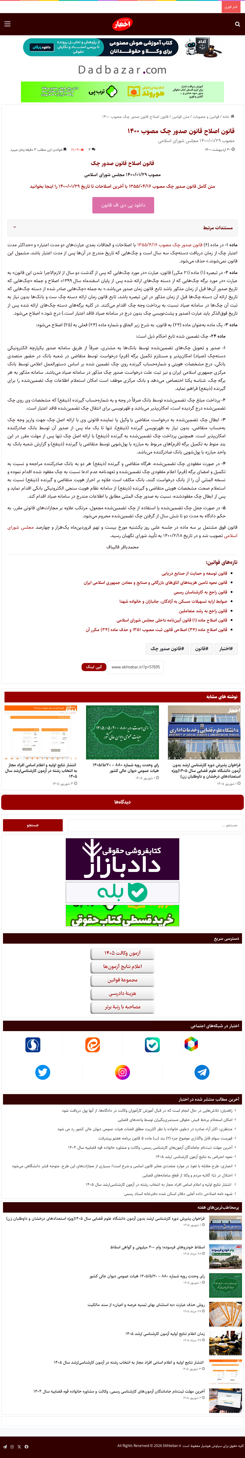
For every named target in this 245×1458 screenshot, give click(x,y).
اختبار (224, 649)
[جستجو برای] (238, 26)
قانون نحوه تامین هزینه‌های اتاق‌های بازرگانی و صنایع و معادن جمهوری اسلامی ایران (155, 582)
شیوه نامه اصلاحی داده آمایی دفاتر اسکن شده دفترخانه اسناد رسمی (178, 1194)
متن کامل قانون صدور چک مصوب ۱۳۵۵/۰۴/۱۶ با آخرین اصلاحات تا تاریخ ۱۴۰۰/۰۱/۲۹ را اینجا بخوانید (122, 186)
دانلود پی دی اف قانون (123, 205)
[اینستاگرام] (12, 1447)
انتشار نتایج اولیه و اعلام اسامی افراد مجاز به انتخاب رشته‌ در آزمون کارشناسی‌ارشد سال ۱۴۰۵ (41, 771)
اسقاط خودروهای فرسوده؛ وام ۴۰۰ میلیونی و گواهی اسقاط (157, 1247)
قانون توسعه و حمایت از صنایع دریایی (194, 573)
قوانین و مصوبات (206, 116)
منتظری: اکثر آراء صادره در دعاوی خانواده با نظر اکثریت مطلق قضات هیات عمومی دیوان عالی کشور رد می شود (144, 1129)
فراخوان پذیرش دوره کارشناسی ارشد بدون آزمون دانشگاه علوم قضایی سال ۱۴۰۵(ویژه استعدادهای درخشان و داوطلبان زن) (206, 771)
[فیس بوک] (26, 1447)
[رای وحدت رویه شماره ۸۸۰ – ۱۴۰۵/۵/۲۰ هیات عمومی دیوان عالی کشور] (122, 732)
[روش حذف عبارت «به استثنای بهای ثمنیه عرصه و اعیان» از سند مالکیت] (225, 1314)
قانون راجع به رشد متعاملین (203, 611)
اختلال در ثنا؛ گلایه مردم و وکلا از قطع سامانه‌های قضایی (187, 1175)
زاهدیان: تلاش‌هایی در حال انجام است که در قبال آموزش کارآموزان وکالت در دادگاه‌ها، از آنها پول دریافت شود (147, 1110)
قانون (200, 649)
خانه (227, 116)
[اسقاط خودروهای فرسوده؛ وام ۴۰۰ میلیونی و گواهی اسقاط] (225, 1256)
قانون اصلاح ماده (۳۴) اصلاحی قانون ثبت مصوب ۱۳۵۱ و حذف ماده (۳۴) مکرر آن (156, 629)
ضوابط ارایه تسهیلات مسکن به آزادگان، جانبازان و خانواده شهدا (173, 601)
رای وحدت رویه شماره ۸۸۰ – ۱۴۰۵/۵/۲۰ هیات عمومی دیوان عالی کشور (126, 768)
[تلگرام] (4, 1447)
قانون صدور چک (188, 245)
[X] (19, 1447)
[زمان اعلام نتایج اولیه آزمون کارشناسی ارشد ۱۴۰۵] (225, 1343)
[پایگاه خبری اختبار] (122, 24)
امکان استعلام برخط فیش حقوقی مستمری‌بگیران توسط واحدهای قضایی (175, 1119)
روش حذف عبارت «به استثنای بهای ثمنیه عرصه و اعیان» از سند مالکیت (146, 1305)
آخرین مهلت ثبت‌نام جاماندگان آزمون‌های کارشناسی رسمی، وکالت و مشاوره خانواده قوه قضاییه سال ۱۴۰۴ (150, 1147)
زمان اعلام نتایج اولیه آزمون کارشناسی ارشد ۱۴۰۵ (165, 1334)
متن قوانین (180, 116)
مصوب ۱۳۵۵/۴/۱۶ (154, 245)
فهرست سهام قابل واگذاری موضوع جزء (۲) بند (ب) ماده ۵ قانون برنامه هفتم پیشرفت (165, 1138)
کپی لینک (94, 667)
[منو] (7, 26)
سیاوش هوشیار (211, 1446)
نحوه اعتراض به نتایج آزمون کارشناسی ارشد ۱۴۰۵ (194, 1157)
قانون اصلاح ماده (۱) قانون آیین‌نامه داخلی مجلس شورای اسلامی (172, 620)
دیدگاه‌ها (122, 802)
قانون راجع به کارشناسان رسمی (200, 592)
